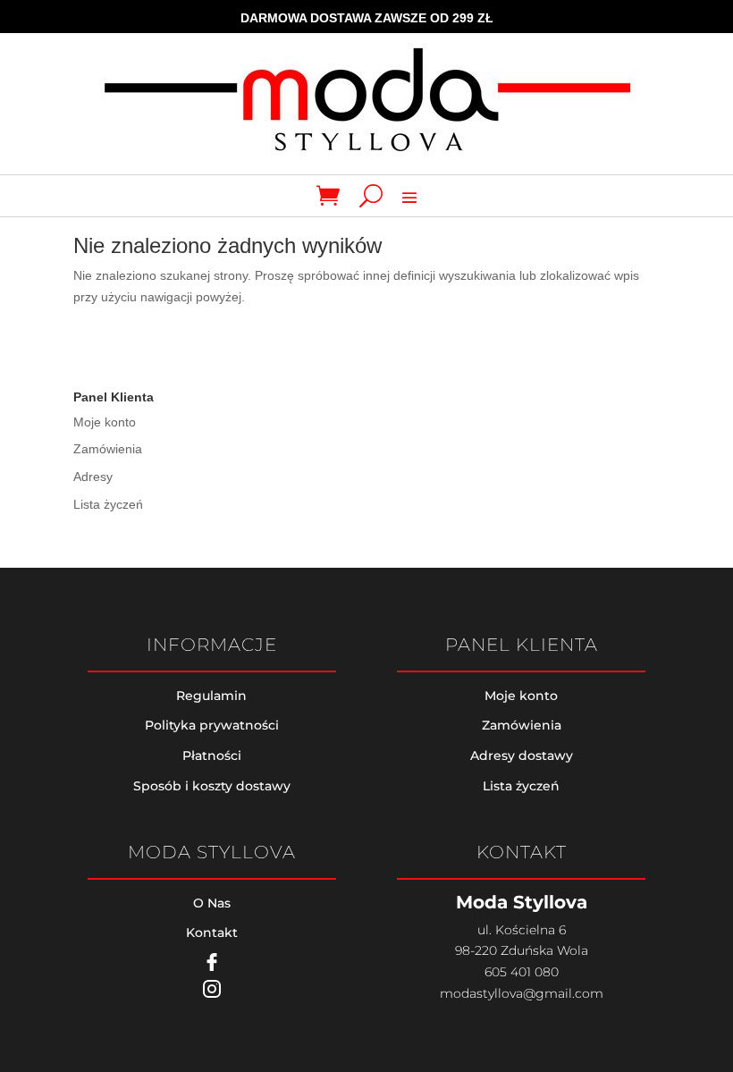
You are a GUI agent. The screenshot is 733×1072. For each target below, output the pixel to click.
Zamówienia (107, 449)
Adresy (93, 476)
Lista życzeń (108, 504)
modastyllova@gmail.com (521, 993)
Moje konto (104, 422)
